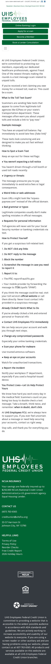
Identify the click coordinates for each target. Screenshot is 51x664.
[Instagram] (42, 1)
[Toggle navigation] (5, 48)
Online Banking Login (25, 25)
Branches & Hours (19, 6)
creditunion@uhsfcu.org (15, 516)
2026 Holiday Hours (12, 553)
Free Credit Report (12, 550)
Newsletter (9, 6)
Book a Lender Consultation (26, 42)
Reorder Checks (10, 547)
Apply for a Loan (25, 31)
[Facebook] (44, 1)
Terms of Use (9, 540)
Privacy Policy (9, 543)
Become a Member (25, 36)
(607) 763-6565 (9, 511)
